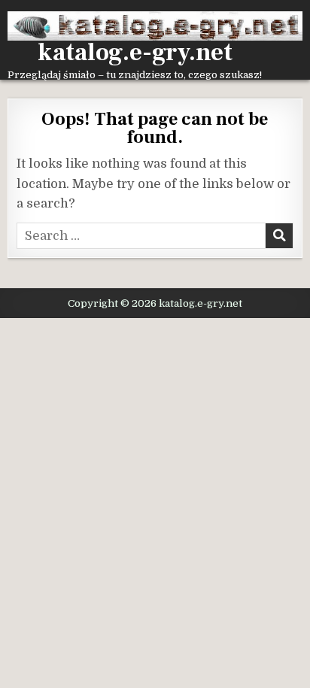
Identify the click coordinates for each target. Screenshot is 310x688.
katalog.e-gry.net (135, 52)
